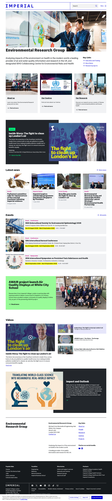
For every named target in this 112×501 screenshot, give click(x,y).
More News (89, 63)
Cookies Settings (74, 497)
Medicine (34, 471)
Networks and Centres (63, 471)
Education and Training (92, 61)
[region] (56, 497)
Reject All (85, 497)
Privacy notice (69, 489)
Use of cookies (80, 489)
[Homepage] (38, 6)
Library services (10, 475)
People (81, 429)
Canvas (8, 469)
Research (82, 432)
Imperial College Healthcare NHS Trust (94, 475)
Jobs (7, 473)
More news (102, 170)
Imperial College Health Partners (92, 473)
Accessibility (42, 489)
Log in (33, 490)
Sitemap (33, 489)
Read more (15, 304)
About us (81, 426)
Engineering (34, 469)
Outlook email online (11, 477)
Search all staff (61, 475)
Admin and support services (65, 469)
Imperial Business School (38, 475)
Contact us (52, 434)
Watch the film (16, 155)
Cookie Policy (23, 499)
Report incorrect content (93, 489)
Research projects (91, 66)
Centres (81, 436)
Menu (102, 6)
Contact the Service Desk (13, 471)
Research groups (62, 473)
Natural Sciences (36, 473)
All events (103, 215)
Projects (81, 439)
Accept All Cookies (97, 497)
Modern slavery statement (55, 489)
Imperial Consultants (89, 477)
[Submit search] (96, 6)
